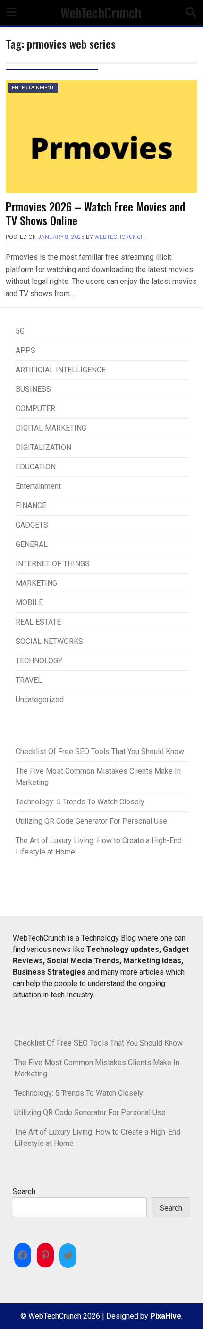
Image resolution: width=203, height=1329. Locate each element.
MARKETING (36, 583)
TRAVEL (29, 680)
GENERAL (32, 544)
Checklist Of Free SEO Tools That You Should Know (100, 751)
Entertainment (33, 88)
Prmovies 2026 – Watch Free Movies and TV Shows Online (95, 213)
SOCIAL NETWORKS (49, 641)
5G (20, 330)
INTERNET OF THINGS (53, 563)
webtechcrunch (119, 237)
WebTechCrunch (100, 12)
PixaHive (165, 1315)
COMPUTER (35, 408)
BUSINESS (33, 389)
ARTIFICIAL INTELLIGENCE (61, 369)
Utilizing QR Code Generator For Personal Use (91, 821)
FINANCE (31, 505)
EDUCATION (36, 466)
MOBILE (29, 602)
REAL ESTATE (38, 621)
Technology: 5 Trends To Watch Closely (80, 801)
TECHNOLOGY (39, 660)
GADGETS (32, 524)
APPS (25, 350)
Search (24, 1191)
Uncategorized (40, 699)
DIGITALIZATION (43, 447)
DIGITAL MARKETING (51, 427)
